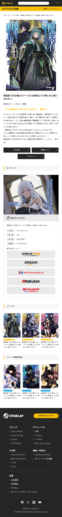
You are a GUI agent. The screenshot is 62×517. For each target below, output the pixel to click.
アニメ (13, 463)
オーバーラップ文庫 (13, 15)
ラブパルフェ (16, 443)
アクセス (14, 488)
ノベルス (38, 435)
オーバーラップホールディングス (24, 492)
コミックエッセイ (18, 455)
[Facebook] (22, 502)
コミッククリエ (17, 435)
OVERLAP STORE (42, 455)
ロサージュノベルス (42, 443)
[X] (28, 502)
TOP (4, 15)
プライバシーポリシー (31, 509)
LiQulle (14, 439)
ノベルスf (38, 439)
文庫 (36, 431)
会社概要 (14, 480)
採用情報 (14, 484)
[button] (3, 330)
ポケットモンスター (19, 459)
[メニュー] (57, 3)
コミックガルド (17, 431)
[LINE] (34, 502)
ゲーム (13, 467)
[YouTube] (39, 502)
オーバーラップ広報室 (43, 459)
